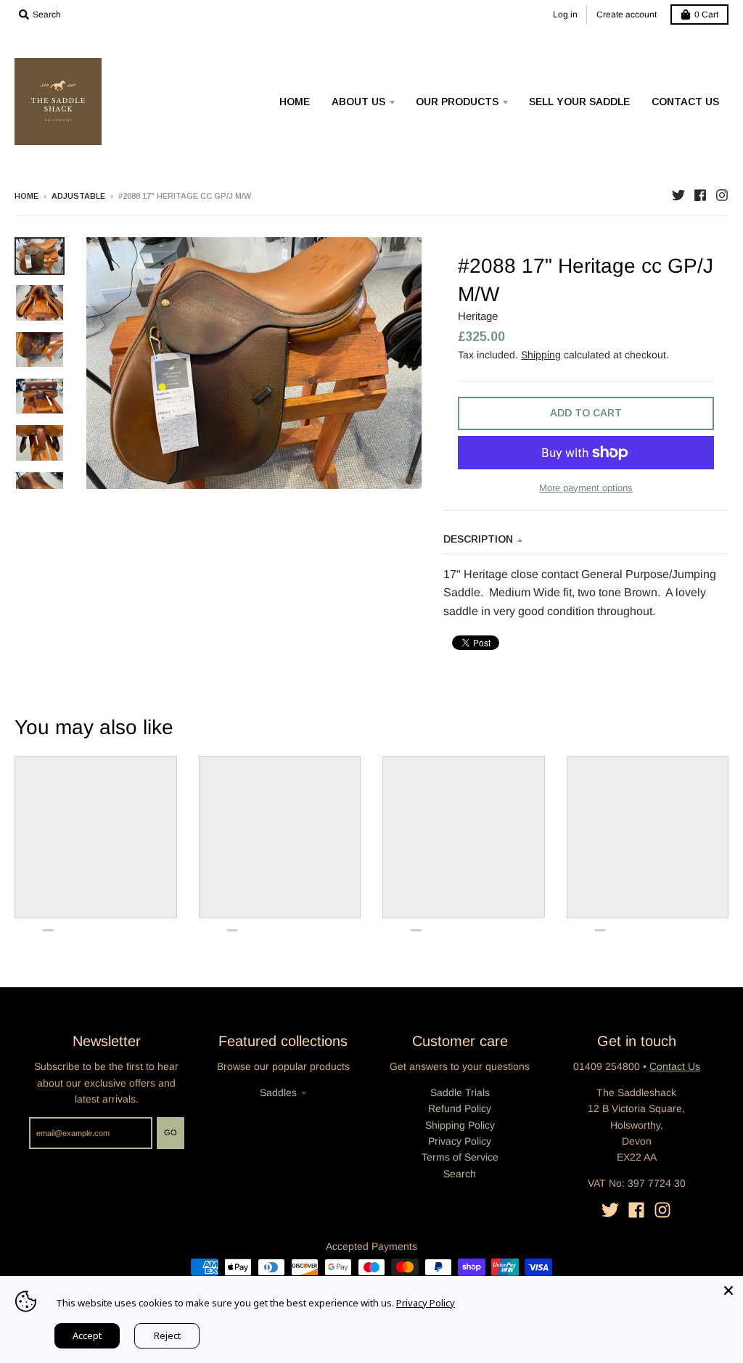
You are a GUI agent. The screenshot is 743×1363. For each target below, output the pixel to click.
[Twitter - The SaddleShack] (678, 195)
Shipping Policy (460, 1125)
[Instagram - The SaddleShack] (721, 195)
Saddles (278, 1092)
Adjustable (78, 196)
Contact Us (674, 1066)
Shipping (541, 355)
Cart (706, 14)
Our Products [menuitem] (457, 101)
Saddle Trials (460, 1092)
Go (170, 1132)
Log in (565, 14)
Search (459, 1173)
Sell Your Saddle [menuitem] (579, 101)
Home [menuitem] (294, 101)
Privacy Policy (459, 1141)
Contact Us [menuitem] (685, 101)
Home (26, 196)
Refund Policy (459, 1108)
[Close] (728, 1290)
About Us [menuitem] (358, 101)
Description (478, 539)
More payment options (586, 487)
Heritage (478, 316)
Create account (626, 14)
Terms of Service (460, 1157)
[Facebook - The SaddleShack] (700, 195)
